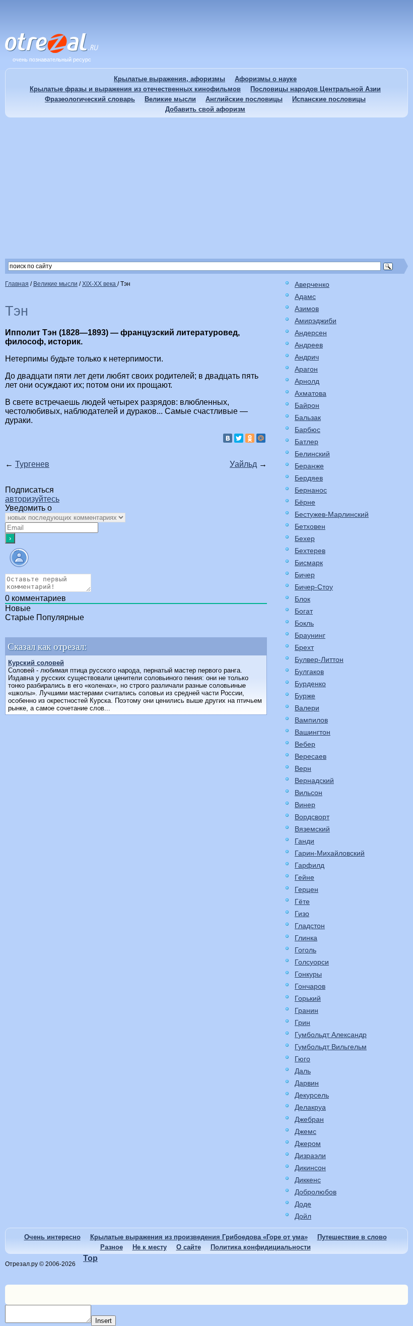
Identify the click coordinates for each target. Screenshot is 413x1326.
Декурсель (312, 1095)
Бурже (305, 696)
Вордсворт (312, 817)
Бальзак (308, 417)
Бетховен (310, 526)
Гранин (306, 1010)
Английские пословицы (244, 99)
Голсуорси (312, 962)
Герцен (306, 889)
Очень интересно (52, 1237)
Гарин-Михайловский (330, 853)
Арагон (306, 369)
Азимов (307, 309)
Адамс (305, 296)
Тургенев (32, 464)
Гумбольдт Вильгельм (331, 1047)
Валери (307, 708)
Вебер (305, 744)
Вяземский (312, 829)
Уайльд (243, 464)
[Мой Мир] (260, 438)
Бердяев (309, 478)
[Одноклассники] (249, 438)
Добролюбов (315, 1192)
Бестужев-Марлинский (332, 514)
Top (90, 1258)
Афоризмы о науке (266, 79)
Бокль (304, 623)
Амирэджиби (315, 321)
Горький (308, 998)
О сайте (188, 1247)
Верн (303, 768)
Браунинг (310, 635)
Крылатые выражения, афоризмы (169, 79)
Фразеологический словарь (90, 99)
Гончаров (310, 986)
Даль (303, 1071)
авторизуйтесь (32, 499)
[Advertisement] (206, 188)
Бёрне (305, 502)
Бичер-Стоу (314, 587)
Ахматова (310, 393)
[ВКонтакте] (227, 438)
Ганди (304, 841)
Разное (111, 1247)
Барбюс (307, 430)
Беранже (309, 466)
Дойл (303, 1216)
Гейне (304, 877)
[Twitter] (238, 438)
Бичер (305, 575)
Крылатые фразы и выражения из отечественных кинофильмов (135, 89)
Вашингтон (312, 732)
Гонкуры (308, 974)
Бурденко (310, 684)
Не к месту (149, 1247)
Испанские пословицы (329, 99)
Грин (302, 1022)
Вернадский (314, 780)
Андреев (309, 345)
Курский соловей (36, 663)
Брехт (304, 647)
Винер (305, 805)
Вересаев (310, 756)
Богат (304, 611)
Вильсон (308, 793)
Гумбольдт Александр (331, 1035)
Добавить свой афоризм (205, 109)
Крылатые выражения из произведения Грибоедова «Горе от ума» (199, 1237)
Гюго (302, 1059)
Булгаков (309, 672)
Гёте (302, 901)
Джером (308, 1143)
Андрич (307, 357)
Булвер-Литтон (319, 659)
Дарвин (307, 1083)
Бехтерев (310, 551)
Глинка (306, 938)
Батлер (306, 442)
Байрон (307, 405)
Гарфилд (309, 865)
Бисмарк (309, 563)
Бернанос (311, 490)
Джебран (309, 1119)
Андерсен (311, 333)
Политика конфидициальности (261, 1247)
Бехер (305, 538)
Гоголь (305, 950)
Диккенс (308, 1180)
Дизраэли (310, 1156)
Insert (103, 1320)
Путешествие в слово (352, 1237)
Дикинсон (310, 1168)
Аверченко (312, 284)
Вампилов (311, 720)
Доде (303, 1204)
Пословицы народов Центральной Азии (315, 89)
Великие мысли (170, 99)
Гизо (302, 914)
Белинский (312, 454)
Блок (302, 599)
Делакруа (310, 1107)
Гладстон (310, 926)
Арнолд (307, 381)
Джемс (305, 1131)
